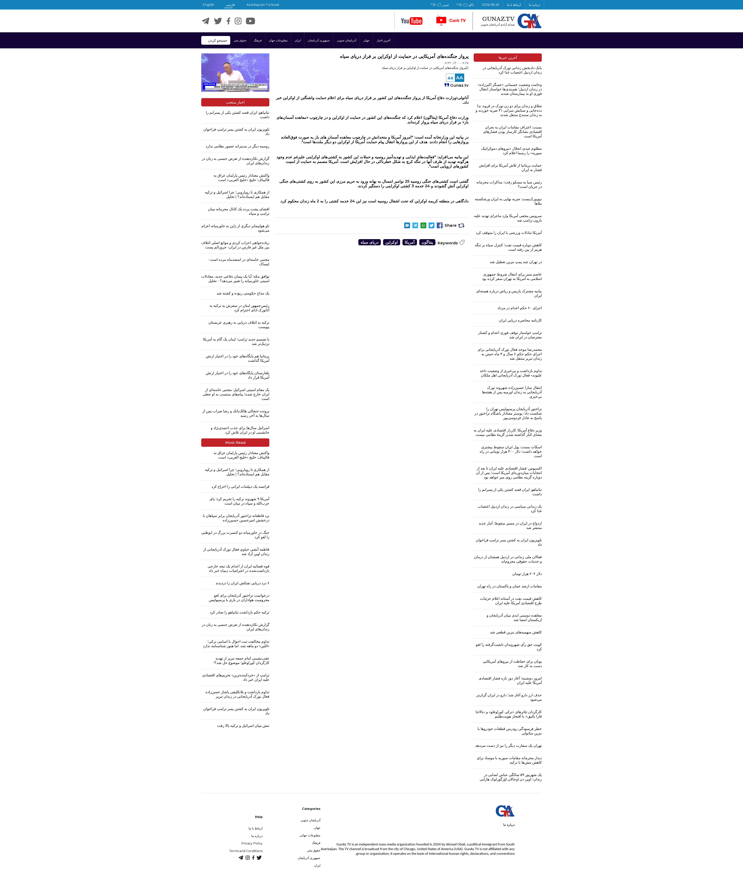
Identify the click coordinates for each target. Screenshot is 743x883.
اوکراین (391, 242)
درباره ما (534, 5)
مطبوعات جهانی (310, 835)
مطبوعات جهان (278, 40)
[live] (451, 21)
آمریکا (410, 242)
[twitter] (218, 21)
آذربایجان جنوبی (346, 40)
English (208, 5)
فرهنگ (258, 40)
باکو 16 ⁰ (465, 5)
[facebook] (228, 21)
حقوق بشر (240, 40)
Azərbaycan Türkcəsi (263, 5)
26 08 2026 (490, 5)
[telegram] (205, 21)
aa (450, 77)
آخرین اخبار (383, 40)
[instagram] (238, 21)
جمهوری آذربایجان (319, 40)
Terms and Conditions (246, 851)
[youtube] (412, 21)
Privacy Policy (252, 843)
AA (459, 77)
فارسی (230, 5)
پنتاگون (427, 242)
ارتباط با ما (514, 5)
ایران (298, 40)
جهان (366, 40)
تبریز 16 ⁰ (440, 5)
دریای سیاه (369, 242)
